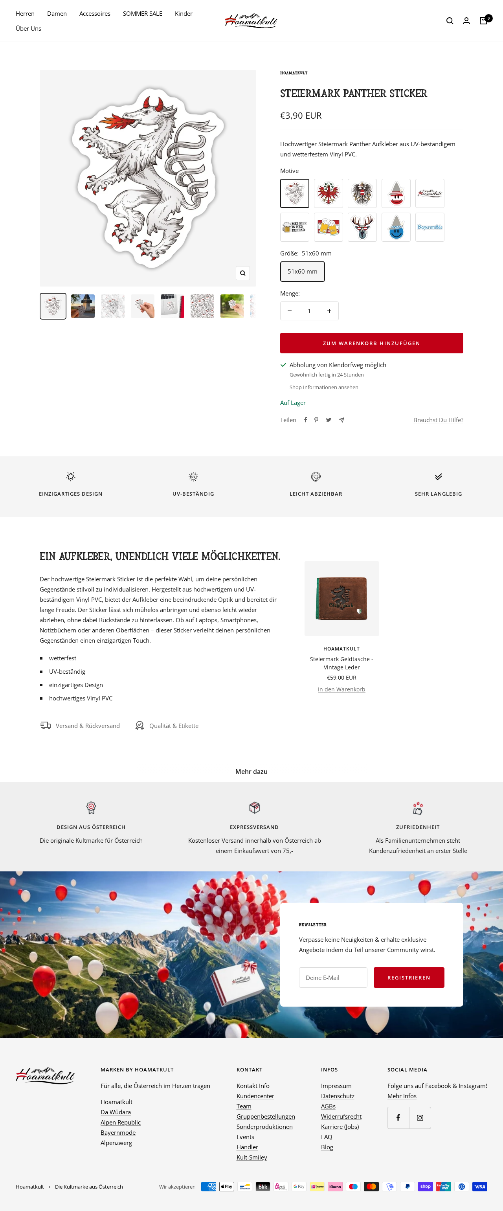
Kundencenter (255, 1096)
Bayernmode (118, 1132)
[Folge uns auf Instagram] (420, 1117)
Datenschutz (337, 1096)
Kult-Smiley (252, 1157)
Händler (247, 1147)
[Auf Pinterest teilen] (316, 420)
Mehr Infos (402, 1096)
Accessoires (94, 13)
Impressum (336, 1086)
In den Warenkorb (341, 689)
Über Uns (28, 28)
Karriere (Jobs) (340, 1126)
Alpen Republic (121, 1122)
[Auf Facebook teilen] (305, 420)
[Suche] (449, 20)
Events (245, 1137)
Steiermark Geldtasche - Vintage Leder (341, 663)
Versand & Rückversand (88, 726)
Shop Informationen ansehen (324, 387)
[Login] (466, 20)
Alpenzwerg (116, 1143)
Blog (327, 1147)
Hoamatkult (294, 73)
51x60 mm (303, 271)
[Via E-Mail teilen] (341, 420)
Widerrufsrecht (341, 1116)
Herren (25, 13)
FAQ (326, 1137)
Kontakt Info (253, 1086)
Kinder (184, 13)
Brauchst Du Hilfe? (438, 420)
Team (244, 1106)
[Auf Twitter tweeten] (328, 420)
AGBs (328, 1106)
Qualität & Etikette (173, 726)
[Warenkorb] (483, 20)
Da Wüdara (116, 1112)
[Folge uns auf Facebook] (398, 1117)
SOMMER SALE (142, 13)
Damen (57, 13)
